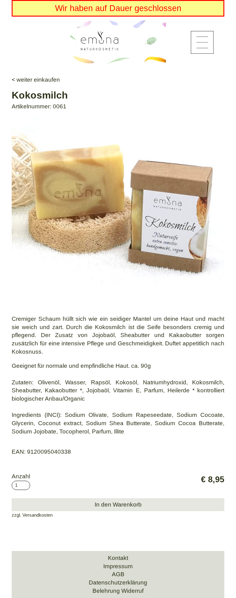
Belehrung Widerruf (118, 591)
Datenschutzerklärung (118, 582)
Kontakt (118, 558)
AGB (118, 574)
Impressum (118, 566)
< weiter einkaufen (36, 79)
